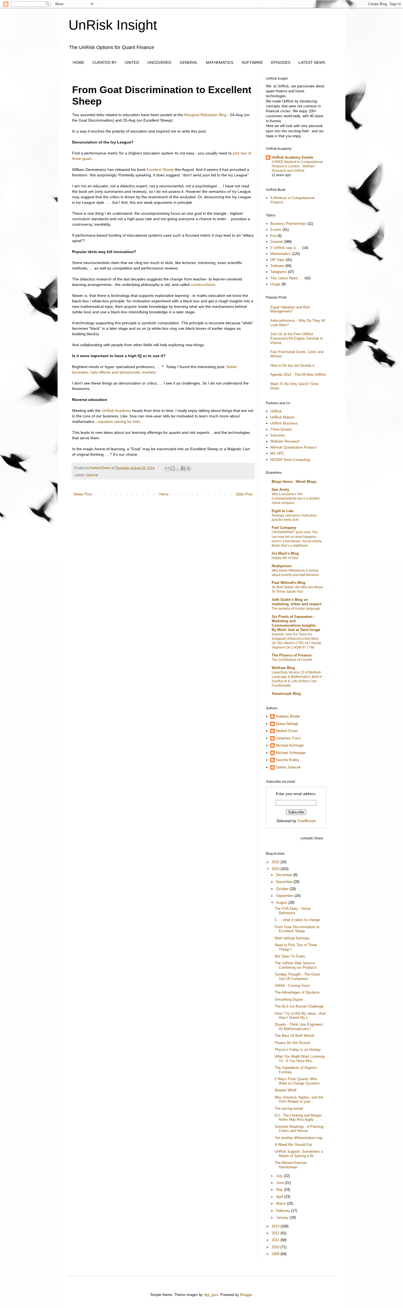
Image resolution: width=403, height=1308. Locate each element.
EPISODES (280, 62)
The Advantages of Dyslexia (297, 992)
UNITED (132, 62)
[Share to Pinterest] (188, 468)
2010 (276, 1247)
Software (277, 266)
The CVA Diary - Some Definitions (293, 911)
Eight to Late (282, 511)
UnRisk (276, 411)
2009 (276, 1254)
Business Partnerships (288, 224)
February (283, 1211)
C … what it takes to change (297, 920)
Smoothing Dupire (289, 999)
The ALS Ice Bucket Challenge (299, 1006)
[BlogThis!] (172, 468)
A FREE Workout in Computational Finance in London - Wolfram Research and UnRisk (297, 166)
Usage (275, 284)
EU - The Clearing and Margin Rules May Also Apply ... (298, 1117)
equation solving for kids (119, 421)
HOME (78, 62)
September (285, 896)
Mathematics (280, 254)
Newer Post (82, 494)
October (283, 889)
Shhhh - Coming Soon (292, 985)
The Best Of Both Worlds (295, 1036)
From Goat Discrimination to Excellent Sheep (297, 929)
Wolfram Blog (283, 668)
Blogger (246, 1295)
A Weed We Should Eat (293, 1145)
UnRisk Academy (116, 410)
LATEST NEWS (312, 62)
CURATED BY (104, 62)
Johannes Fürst (288, 738)
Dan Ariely (280, 489)
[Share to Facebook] (183, 468)
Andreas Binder (288, 716)
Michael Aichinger (290, 745)
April (280, 1197)
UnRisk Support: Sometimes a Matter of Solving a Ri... (299, 1153)
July (280, 1176)
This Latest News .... (286, 278)
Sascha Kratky (287, 760)
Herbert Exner (287, 731)
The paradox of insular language (296, 608)
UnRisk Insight (113, 25)
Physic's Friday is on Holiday (298, 1050)
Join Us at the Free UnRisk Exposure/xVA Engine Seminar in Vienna (296, 338)
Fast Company (284, 528)
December (284, 875)
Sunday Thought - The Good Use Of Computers (297, 976)
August (282, 902)
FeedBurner (306, 821)
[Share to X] (178, 468)
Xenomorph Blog (286, 694)
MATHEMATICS (219, 62)
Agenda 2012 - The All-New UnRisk (298, 374)
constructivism (203, 284)
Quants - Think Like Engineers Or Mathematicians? (299, 1026)
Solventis (277, 435)
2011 (276, 1240)
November (284, 882)
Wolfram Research (285, 441)
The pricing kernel (289, 1108)
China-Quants (281, 429)
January (283, 1217)
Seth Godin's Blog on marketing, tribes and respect (296, 602)
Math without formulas (292, 938)
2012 (276, 1233)
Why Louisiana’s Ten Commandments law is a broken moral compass (296, 498)
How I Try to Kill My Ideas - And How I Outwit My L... (300, 1015)
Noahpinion (281, 566)
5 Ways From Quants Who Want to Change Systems (297, 1081)
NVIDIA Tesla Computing (290, 460)
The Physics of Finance (291, 655)
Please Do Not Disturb (292, 1043)
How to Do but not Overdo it (292, 365)
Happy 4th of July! (285, 558)
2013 (276, 1226)
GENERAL (189, 62)
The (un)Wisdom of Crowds (292, 660)
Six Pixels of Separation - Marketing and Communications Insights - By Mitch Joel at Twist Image (296, 623)
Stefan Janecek (288, 767)
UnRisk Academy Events (292, 157)
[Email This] (167, 468)
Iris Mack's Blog (285, 553)
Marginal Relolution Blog (205, 115)
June (280, 1183)
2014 (276, 869)
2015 (276, 862)
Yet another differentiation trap (298, 1138)
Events (276, 230)
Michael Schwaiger (291, 753)
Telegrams (278, 272)
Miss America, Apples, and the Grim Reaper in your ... (299, 1099)
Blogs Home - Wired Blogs (294, 482)
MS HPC (277, 453)
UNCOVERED (159, 62)
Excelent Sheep (160, 169)
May (280, 1189)
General (92, 475)
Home (164, 494)
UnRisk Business (284, 423)
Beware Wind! (286, 1090)
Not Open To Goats (290, 956)
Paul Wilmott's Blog (288, 583)
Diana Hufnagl (287, 724)
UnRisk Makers (282, 417)
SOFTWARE (252, 62)
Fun (273, 236)
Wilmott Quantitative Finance (293, 447)
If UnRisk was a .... (285, 248)
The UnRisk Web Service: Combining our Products (296, 965)
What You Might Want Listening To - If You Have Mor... (300, 1058)
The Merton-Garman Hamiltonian (290, 1165)
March (281, 1203)
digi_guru (211, 1295)
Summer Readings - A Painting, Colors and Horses (299, 1129)
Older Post (244, 494)
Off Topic (277, 260)
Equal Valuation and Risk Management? (290, 309)
